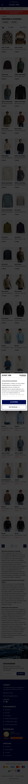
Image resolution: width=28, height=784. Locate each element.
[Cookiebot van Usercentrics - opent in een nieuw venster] (19, 376)
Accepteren (14, 402)
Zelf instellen (13, 407)
